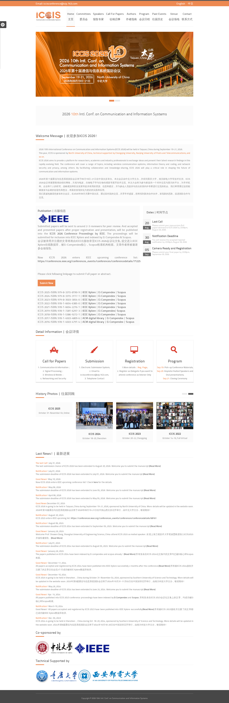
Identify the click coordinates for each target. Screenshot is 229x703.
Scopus (122, 292)
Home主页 (70, 16)
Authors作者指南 (131, 16)
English (181, 3)
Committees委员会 (83, 16)
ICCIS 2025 (54, 408)
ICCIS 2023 (135, 434)
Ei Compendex (106, 292)
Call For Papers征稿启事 (115, 16)
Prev (184, 394)
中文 (190, 3)
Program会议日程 (144, 16)
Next (190, 394)
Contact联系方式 (187, 16)
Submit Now (46, 283)
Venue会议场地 (174, 16)
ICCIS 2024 (94, 434)
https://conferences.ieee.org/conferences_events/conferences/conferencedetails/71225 (89, 261)
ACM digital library (93, 318)
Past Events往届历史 (159, 16)
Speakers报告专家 (98, 16)
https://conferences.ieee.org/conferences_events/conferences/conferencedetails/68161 (114, 518)
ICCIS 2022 (175, 434)
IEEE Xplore (89, 292)
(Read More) (155, 465)
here (96, 482)
